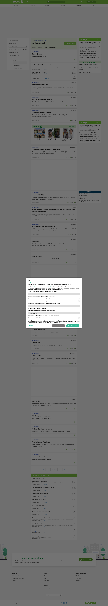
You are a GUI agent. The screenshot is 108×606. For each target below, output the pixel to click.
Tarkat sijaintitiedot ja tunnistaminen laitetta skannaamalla (41, 296)
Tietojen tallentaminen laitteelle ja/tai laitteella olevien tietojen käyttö (44, 303)
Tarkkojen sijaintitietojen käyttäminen (37, 308)
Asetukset (58, 325)
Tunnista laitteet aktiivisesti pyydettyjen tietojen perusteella (41, 310)
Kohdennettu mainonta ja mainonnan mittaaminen (39, 298)
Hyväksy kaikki (72, 325)
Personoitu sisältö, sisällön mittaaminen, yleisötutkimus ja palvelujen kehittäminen (47, 301)
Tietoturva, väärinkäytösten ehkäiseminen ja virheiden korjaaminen (43, 315)
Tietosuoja (30, 325)
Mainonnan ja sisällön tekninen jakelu (36, 317)
